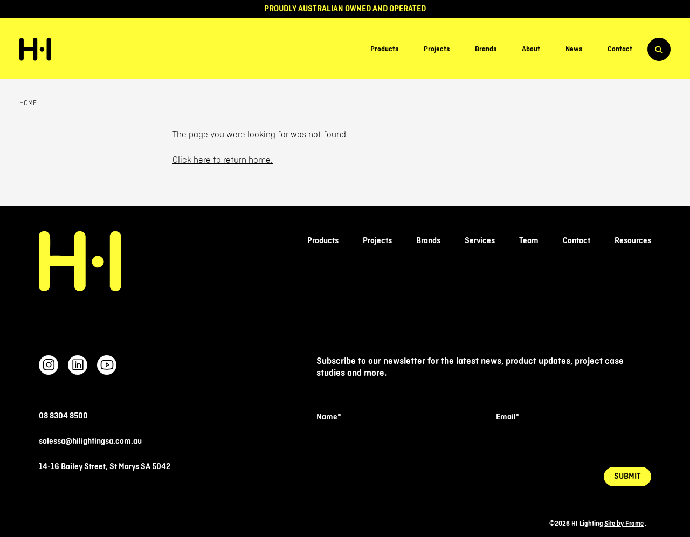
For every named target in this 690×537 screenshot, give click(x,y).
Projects (437, 49)
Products (384, 49)
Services (480, 240)
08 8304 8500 (63, 416)
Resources (633, 240)
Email (507, 417)
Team (529, 240)
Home (28, 103)
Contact (620, 49)
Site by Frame (624, 524)
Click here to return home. (222, 160)
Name (328, 417)
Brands (485, 49)
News (573, 49)
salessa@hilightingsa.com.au (90, 441)
